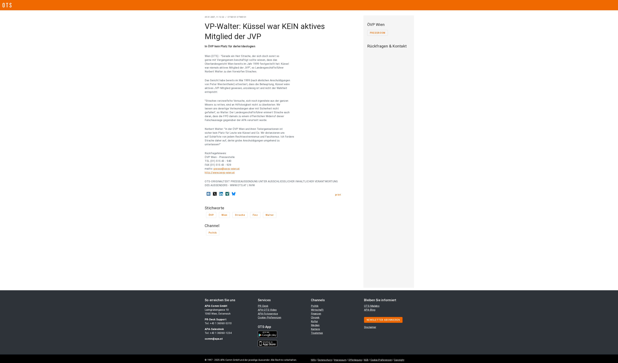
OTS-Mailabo (371, 305)
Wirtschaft (317, 309)
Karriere (315, 329)
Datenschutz (325, 360)
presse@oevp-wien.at (227, 168)
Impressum (340, 360)
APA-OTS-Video (267, 309)
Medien (315, 325)
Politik (314, 305)
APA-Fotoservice (268, 313)
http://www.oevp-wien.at (220, 172)
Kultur (314, 321)
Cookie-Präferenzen (269, 317)
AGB (366, 360)
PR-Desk (263, 305)
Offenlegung (355, 360)
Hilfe (313, 360)
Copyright (399, 360)
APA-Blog (369, 309)
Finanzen (316, 313)
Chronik (315, 317)
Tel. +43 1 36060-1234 (218, 333)
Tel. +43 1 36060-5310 (218, 323)
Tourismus (317, 333)
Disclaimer (370, 327)
